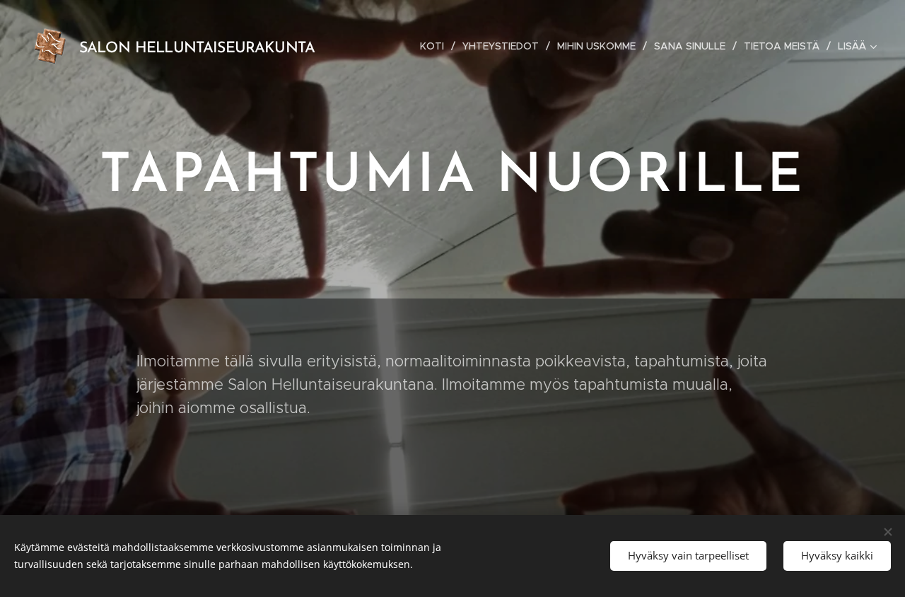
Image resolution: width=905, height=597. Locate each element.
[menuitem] (435, 46)
